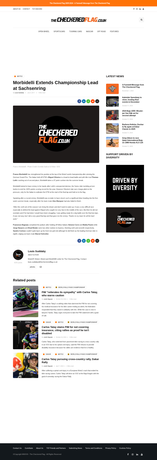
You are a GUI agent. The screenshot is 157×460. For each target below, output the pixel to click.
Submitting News (75, 448)
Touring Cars (75, 31)
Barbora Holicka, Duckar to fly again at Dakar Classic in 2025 (133, 126)
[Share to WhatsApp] (88, 101)
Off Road (101, 31)
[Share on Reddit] (93, 101)
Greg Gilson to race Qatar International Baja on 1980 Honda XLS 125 (132, 140)
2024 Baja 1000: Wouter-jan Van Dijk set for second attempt (132, 113)
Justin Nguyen (48, 299)
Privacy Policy (110, 448)
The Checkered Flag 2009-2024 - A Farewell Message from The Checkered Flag (80, 3)
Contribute (29, 448)
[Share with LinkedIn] (84, 101)
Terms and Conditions (93, 448)
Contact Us (17, 448)
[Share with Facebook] (79, 101)
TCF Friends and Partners (56, 448)
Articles (32, 267)
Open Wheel (43, 31)
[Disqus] (56, 411)
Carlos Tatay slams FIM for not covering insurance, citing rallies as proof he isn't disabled (65, 330)
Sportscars (59, 31)
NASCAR (89, 31)
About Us (16, 9)
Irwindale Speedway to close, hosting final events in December (132, 99)
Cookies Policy (125, 448)
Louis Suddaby (19, 93)
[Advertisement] (78, 53)
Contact (26, 9)
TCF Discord (37, 9)
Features (114, 31)
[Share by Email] (97, 101)
